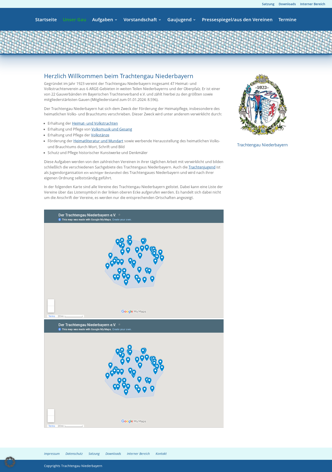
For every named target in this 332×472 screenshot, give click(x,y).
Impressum (52, 453)
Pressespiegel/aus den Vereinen (237, 20)
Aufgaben (102, 20)
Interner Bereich (312, 4)
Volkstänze (100, 135)
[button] (10, 462)
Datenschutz (74, 453)
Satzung (268, 4)
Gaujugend (179, 20)
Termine (287, 20)
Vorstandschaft (140, 20)
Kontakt (161, 453)
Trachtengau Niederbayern (262, 144)
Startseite (46, 20)
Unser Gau (74, 20)
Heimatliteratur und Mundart (98, 140)
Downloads (287, 4)
